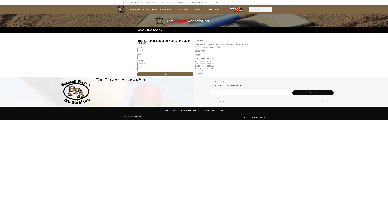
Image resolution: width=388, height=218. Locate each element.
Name (139, 47)
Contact (197, 9)
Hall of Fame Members (191, 110)
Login (206, 110)
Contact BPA (217, 110)
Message (140, 61)
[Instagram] (327, 101)
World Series (134, 9)
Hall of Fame (213, 9)
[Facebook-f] (322, 101)
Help (154, 9)
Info (145, 9)
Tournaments (166, 9)
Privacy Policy (171, 110)
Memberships (182, 9)
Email (139, 54)
